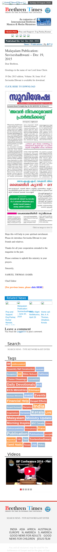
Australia (40, 369)
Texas (27, 445)
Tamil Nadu (14, 444)
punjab (48, 434)
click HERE (37, 287)
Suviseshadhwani (40, 439)
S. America (45, 532)
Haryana (27, 407)
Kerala (38, 412)
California (43, 374)
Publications (36, 44)
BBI (19, 374)
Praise (41, 428)
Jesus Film (43, 538)
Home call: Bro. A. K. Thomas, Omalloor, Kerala (45, 317)
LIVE (48, 412)
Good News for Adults (25, 535)
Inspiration (13, 413)
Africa (31, 529)
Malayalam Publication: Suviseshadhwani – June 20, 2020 (25, 311)
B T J (49, 44)
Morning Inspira (18, 423)
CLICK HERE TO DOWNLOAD (20, 86)
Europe (14, 532)
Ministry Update (38, 418)
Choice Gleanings (17, 379)
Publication (17, 433)
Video (41, 445)
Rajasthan (11, 439)
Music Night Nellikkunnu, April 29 (34, 314)
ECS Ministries (17, 390)
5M (8, 364)
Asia (22, 529)
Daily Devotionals (21, 384)
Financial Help (17, 401)
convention (33, 379)
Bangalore (11, 374)
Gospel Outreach (14, 407)
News (26, 44)
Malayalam (15, 418)
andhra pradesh (18, 364)
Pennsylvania (30, 429)
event (29, 395)
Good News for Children (30, 537)
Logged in (21, 331)
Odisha (49, 423)
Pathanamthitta (15, 428)
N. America (29, 532)
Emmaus (34, 390)
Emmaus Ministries (15, 396)
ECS (39, 385)
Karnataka (25, 413)
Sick (25, 439)
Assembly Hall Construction (20, 369)
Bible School (30, 374)
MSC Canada (38, 423)
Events (40, 395)
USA (34, 444)
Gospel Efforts (38, 401)
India (39, 406)
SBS (19, 439)
